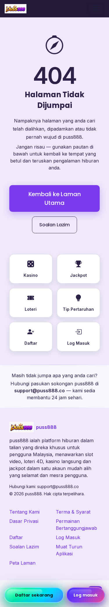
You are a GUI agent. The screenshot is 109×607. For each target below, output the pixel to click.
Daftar (16, 537)
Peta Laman (22, 563)
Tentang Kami (24, 512)
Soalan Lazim (54, 224)
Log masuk (86, 595)
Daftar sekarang (34, 595)
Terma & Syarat (73, 512)
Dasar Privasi (23, 521)
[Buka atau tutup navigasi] (96, 9)
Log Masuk (68, 537)
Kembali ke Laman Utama (54, 198)
